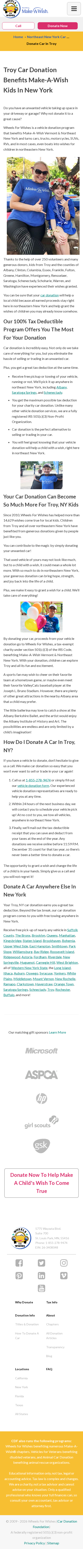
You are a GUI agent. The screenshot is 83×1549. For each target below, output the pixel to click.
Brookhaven (52, 941)
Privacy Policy (34, 1543)
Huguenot (27, 962)
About (50, 1315)
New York (21, 1387)
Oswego (32, 973)
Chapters (52, 1324)
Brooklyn (38, 935)
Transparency (55, 1347)
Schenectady (53, 392)
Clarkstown (25, 984)
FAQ (49, 1369)
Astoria (26, 957)
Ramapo (9, 984)
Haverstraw (44, 984)
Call (18, 26)
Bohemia (68, 941)
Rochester (62, 989)
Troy (50, 989)
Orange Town (64, 984)
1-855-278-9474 (38, 780)
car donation (49, 295)
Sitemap (53, 1543)
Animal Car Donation (58, 1457)
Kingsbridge (12, 941)
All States (21, 1414)
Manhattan (67, 935)
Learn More (57, 1032)
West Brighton (67, 962)
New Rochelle (65, 979)
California (21, 1378)
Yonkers (60, 973)
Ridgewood (11, 957)
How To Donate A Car (27, 1335)
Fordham (40, 957)
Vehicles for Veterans (46, 1452)
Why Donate (24, 1302)
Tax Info (51, 1302)
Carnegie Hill (45, 962)
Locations (22, 1369)
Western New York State (29, 968)
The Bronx (22, 935)
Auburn (19, 973)
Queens (52, 935)
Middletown (22, 979)
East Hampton (39, 946)
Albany (61, 387)
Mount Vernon (43, 979)
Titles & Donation (27, 1324)
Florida (19, 1396)
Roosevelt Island (62, 952)
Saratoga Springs (24, 392)
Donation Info (25, 1315)
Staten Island (32, 941)
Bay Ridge (41, 952)
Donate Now (58, 26)
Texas (19, 1405)
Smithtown (59, 946)
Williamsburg (23, 952)
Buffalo (8, 995)
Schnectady (37, 989)
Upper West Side (15, 946)
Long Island (62, 968)
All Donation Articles (54, 1335)
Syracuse (46, 973)
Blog (49, 1356)
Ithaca (8, 973)
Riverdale (55, 957)
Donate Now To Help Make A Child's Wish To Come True (41, 1183)
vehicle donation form (33, 785)
